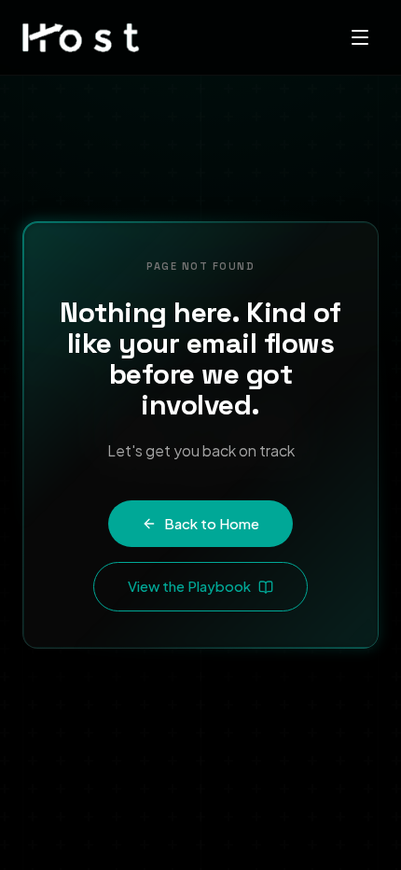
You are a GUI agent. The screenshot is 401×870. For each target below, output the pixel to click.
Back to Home (211, 523)
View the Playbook (189, 586)
